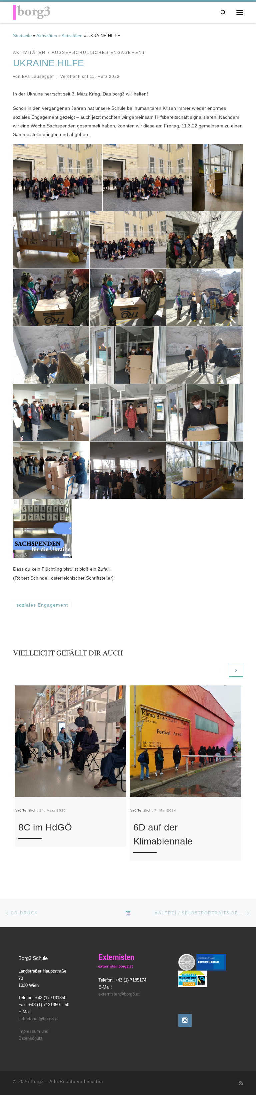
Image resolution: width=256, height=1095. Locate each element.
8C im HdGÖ (45, 827)
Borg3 (37, 1081)
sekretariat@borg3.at (38, 1018)
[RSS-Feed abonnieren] (241, 1083)
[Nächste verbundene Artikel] (236, 670)
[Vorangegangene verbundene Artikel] (221, 670)
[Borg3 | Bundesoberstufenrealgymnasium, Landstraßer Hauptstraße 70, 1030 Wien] (32, 11)
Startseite (22, 35)
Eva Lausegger (38, 76)
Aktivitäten (46, 35)
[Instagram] (185, 1020)
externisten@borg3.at (119, 994)
